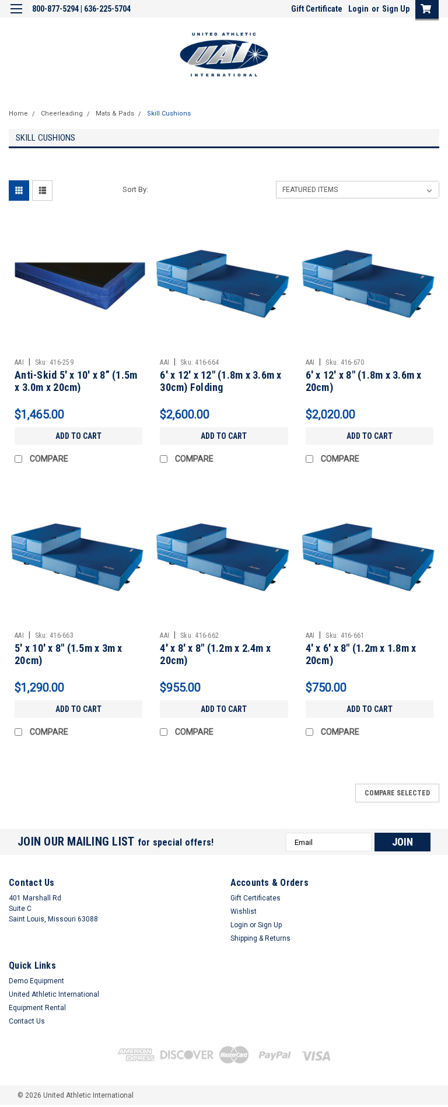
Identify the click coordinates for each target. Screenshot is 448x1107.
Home (18, 113)
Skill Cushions (169, 113)
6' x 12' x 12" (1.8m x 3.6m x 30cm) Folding (220, 381)
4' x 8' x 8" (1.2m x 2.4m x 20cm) (215, 654)
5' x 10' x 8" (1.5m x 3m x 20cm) (69, 654)
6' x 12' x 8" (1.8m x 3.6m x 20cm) (364, 381)
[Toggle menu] (16, 16)
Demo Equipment (36, 981)
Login (358, 8)
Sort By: (135, 189)
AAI (19, 362)
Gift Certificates (255, 898)
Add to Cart (78, 436)
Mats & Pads (115, 113)
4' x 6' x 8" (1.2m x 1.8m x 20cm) (361, 654)
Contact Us (27, 1021)
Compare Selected (397, 793)
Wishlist (243, 911)
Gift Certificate (316, 8)
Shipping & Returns (260, 938)
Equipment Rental (37, 1008)
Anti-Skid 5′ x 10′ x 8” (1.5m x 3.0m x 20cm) (76, 381)
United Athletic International (54, 994)
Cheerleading (62, 113)
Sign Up (396, 8)
